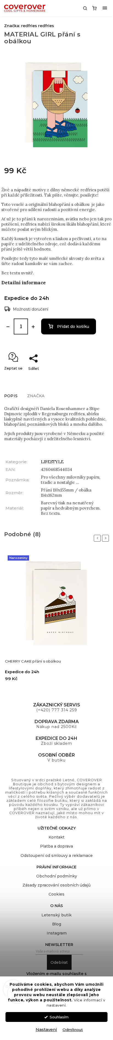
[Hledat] (85, 8)
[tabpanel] (56, 620)
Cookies (56, 894)
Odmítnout (73, 1029)
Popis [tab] (11, 395)
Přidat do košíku (73, 326)
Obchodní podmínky (56, 876)
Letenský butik (56, 915)
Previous (98, 538)
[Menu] (104, 8)
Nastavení (46, 1029)
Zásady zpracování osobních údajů (56, 885)
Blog (56, 924)
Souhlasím (59, 1017)
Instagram (57, 933)
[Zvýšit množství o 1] (33, 326)
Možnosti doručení (30, 309)
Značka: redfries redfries (29, 25)
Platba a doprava (56, 846)
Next (106, 538)
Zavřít (98, 378)
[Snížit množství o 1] (7, 326)
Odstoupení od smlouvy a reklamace (57, 855)
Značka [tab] (35, 395)
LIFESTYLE (52, 461)
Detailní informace (23, 283)
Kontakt (56, 837)
